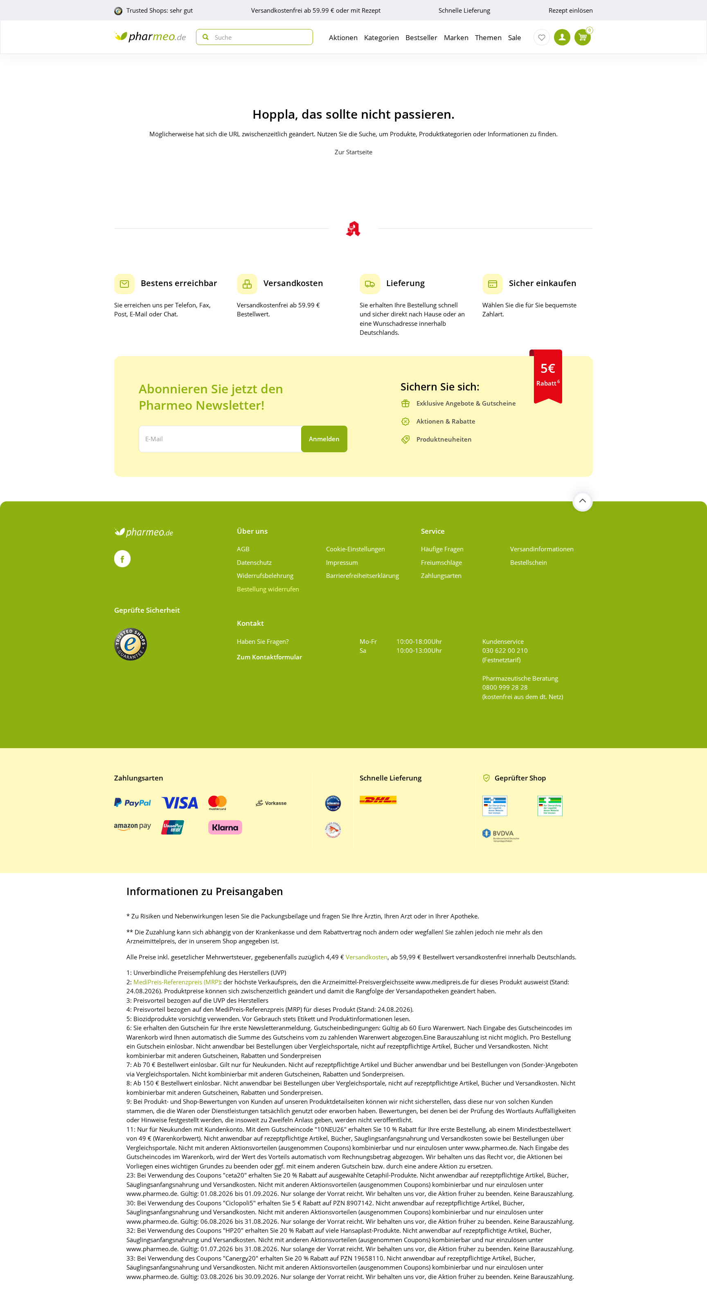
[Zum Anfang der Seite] (582, 501)
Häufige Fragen (442, 549)
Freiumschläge (441, 562)
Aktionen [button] (343, 37)
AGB (243, 549)
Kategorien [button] (381, 37)
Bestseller (421, 37)
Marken (456, 37)
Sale (514, 37)
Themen (488, 37)
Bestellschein (528, 562)
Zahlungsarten (441, 575)
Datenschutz (254, 562)
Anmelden (324, 439)
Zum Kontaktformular (269, 657)
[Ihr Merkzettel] (542, 37)
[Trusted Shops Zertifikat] (130, 644)
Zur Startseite (353, 152)
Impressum (342, 562)
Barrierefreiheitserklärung (362, 575)
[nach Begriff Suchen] (203, 37)
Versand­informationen (542, 549)
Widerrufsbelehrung (265, 575)
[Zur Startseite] (150, 37)
